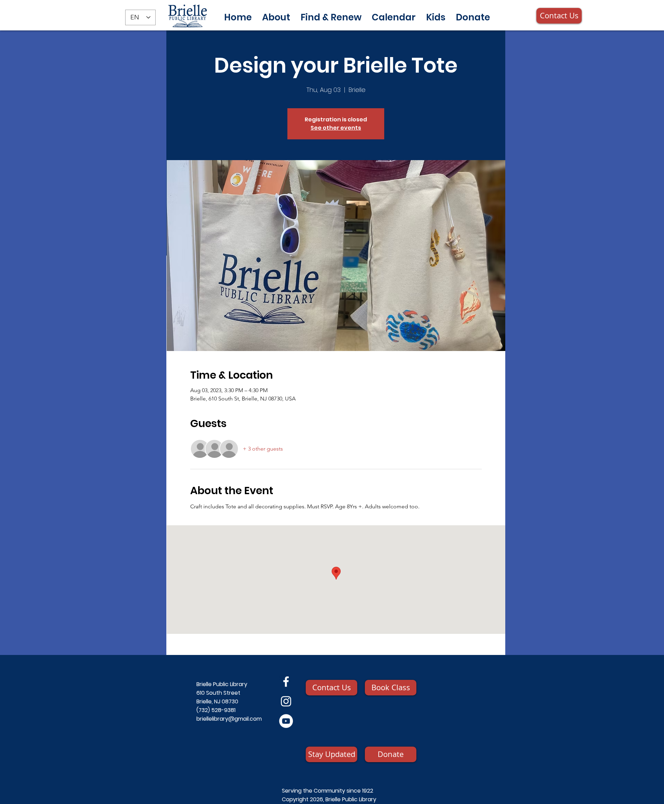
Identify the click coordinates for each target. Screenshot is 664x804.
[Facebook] (286, 682)
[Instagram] (286, 701)
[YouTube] (286, 721)
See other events (336, 128)
